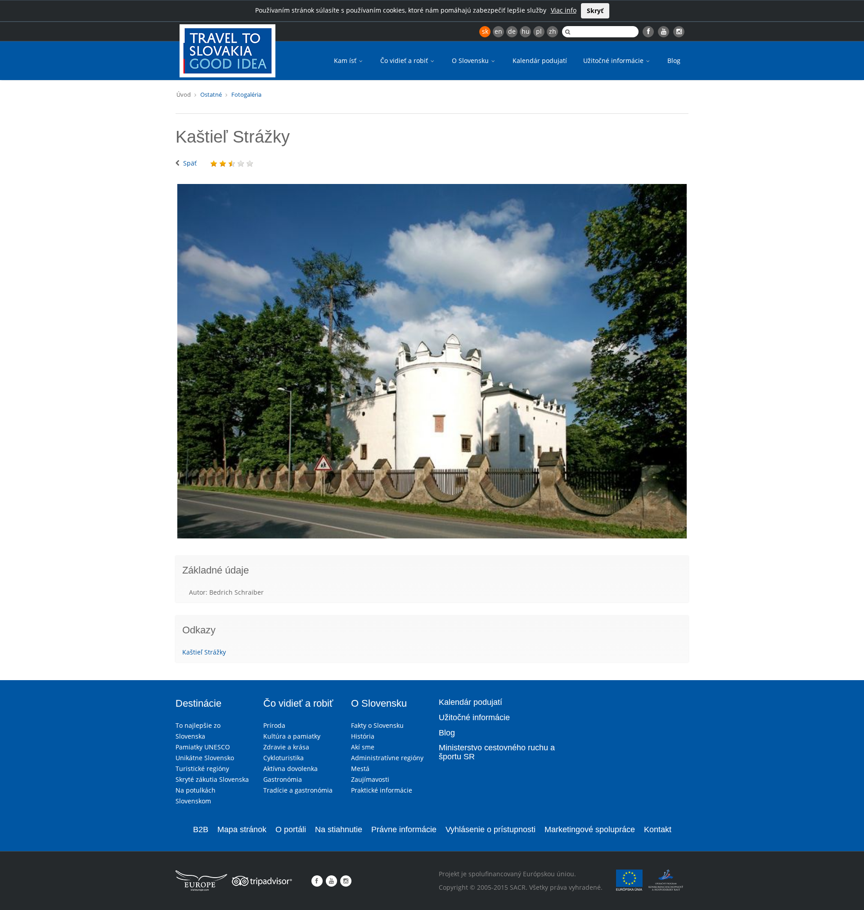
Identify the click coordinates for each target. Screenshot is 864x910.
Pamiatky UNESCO (203, 747)
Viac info (563, 10)
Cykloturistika (283, 757)
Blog (673, 60)
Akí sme (362, 747)
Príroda (274, 725)
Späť (190, 163)
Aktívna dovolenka (290, 768)
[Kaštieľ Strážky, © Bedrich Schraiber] (432, 361)
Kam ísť (346, 60)
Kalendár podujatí (540, 60)
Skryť (595, 10)
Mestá (360, 768)
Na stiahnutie (338, 829)
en (498, 31)
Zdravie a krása (286, 747)
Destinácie (198, 703)
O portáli (290, 829)
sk (485, 31)
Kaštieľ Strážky (204, 652)
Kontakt (657, 829)
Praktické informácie (381, 790)
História (362, 736)
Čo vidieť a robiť (405, 60)
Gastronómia (282, 779)
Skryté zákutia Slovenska (212, 779)
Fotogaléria (246, 94)
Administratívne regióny (387, 757)
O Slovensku (471, 60)
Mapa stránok (241, 829)
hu (526, 31)
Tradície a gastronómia (298, 790)
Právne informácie (403, 829)
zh (552, 31)
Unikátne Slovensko (205, 757)
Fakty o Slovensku (377, 725)
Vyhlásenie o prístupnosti (491, 829)
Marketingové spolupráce (589, 829)
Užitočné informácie (614, 60)
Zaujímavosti (370, 779)
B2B (200, 829)
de (512, 31)
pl (539, 31)
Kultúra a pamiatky (291, 736)
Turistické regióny (202, 768)
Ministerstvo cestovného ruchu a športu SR (497, 752)
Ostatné (211, 94)
